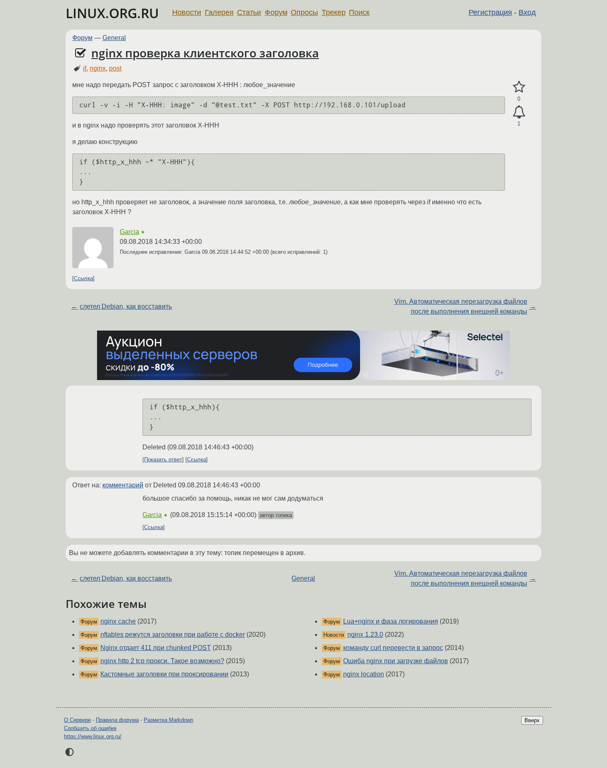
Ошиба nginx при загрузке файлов (395, 660)
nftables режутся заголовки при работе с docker (172, 634)
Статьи (249, 12)
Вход (527, 12)
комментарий (122, 485)
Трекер (334, 12)
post (115, 68)
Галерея (219, 12)
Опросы (304, 12)
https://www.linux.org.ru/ (92, 736)
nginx (98, 68)
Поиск (359, 12)
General (114, 37)
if (84, 68)
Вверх (532, 720)
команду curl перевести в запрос (393, 647)
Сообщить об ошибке (90, 728)
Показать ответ (163, 459)
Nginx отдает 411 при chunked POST (155, 647)
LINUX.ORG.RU (112, 13)
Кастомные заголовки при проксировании (164, 674)
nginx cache (118, 621)
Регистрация (490, 12)
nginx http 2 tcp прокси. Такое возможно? (162, 660)
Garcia (129, 231)
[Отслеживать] (519, 112)
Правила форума (117, 720)
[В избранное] (519, 87)
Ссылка (83, 278)
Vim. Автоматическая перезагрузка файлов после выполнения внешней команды (460, 306)
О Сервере (77, 720)
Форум (276, 12)
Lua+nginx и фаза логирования (390, 621)
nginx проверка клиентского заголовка (205, 53)
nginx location (363, 674)
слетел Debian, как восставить (126, 306)
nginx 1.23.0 (365, 634)
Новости (186, 12)
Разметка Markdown (168, 720)
